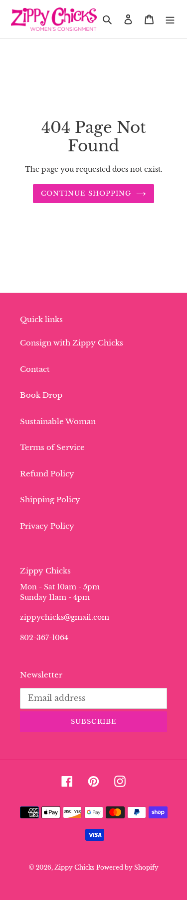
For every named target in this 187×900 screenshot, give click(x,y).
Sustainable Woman (58, 421)
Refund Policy (47, 473)
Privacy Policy (47, 526)
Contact (35, 369)
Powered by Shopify (127, 867)
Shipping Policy (50, 499)
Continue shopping (86, 193)
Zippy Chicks (74, 867)
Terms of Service (52, 447)
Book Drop (41, 395)
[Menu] (170, 19)
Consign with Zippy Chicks (71, 342)
